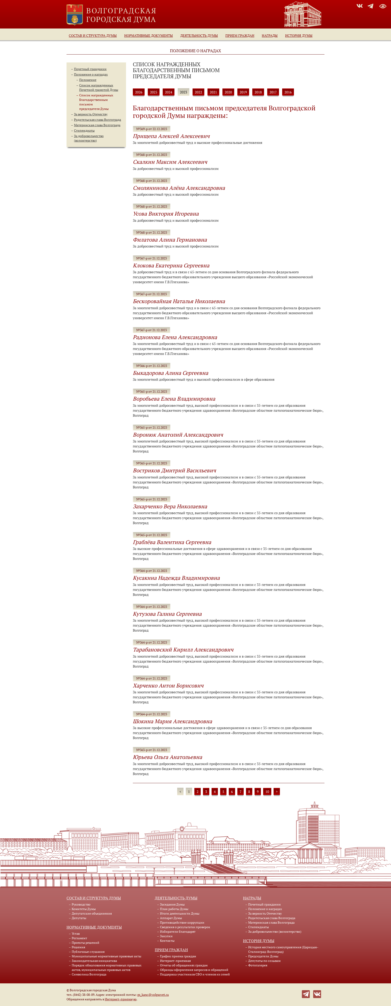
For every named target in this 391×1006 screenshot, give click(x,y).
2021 (213, 92)
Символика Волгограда (89, 974)
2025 (153, 92)
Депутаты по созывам (264, 960)
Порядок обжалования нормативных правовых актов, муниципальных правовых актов (106, 967)
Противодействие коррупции (182, 922)
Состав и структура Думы (93, 35)
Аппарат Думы (171, 918)
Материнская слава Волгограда (97, 125)
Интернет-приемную (120, 999)
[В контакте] (317, 994)
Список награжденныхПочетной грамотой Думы (98, 87)
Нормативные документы (148, 35)
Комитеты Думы (84, 909)
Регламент (79, 938)
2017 (273, 92)
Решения (78, 947)
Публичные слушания (88, 951)
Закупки (166, 936)
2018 (258, 92)
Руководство (81, 904)
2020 (228, 92)
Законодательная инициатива (94, 960)
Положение (87, 80)
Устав (76, 933)
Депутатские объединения (92, 913)
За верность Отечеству (90, 114)
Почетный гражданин (90, 69)
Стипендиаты (84, 130)
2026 (138, 92)
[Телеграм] (306, 994)
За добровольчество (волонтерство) (89, 138)
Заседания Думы (172, 904)
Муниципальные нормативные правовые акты (106, 956)
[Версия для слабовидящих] (382, 5)
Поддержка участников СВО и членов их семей (195, 974)
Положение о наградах (91, 74)
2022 (198, 92)
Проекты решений (85, 942)
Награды (270, 35)
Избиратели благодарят (178, 931)
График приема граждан (178, 956)
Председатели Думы (263, 956)
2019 (243, 92)
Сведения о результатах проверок (185, 927)
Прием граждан (239, 35)
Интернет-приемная (175, 960)
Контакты (167, 940)
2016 (288, 92)
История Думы (298, 35)
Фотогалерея (257, 965)
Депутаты (79, 918)
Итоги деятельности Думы (179, 913)
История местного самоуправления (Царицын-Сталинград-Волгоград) (283, 949)
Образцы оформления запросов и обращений (194, 970)
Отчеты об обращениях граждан (184, 965)
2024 (168, 92)
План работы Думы (174, 909)
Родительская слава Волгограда (97, 119)
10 (267, 791)
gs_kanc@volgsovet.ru (153, 994)
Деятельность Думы (199, 35)
